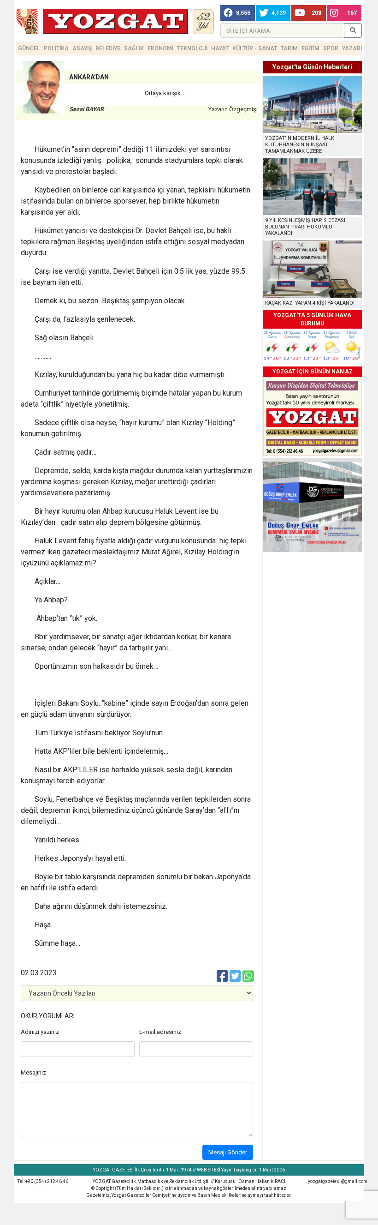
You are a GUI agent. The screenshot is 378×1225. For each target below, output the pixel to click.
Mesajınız (33, 1072)
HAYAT (220, 48)
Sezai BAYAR (86, 109)
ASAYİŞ (82, 48)
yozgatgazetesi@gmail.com (337, 1181)
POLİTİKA (56, 48)
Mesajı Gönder (227, 1152)
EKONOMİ (160, 48)
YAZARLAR (357, 48)
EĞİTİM (310, 48)
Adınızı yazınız (40, 1031)
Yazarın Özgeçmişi (233, 109)
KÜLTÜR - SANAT (254, 48)
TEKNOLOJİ (192, 48)
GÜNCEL (29, 48)
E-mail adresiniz (160, 1031)
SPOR (330, 48)
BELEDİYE (107, 48)
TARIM (289, 48)
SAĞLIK (134, 48)
